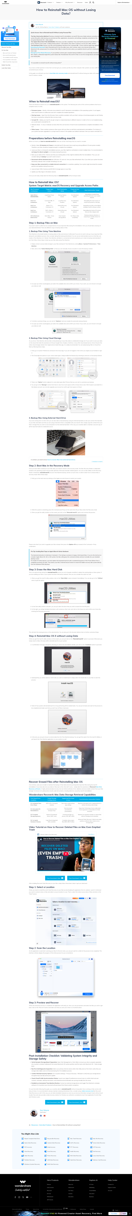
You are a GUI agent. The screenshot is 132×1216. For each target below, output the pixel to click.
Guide (86, 2)
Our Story (70, 1190)
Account (110, 1190)
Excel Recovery (51, 1151)
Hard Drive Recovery (76, 1160)
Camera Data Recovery (53, 1143)
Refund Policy (83, 1209)
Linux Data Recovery (99, 1155)
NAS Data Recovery (75, 1155)
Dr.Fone (49, 1193)
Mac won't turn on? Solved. (9, 53)
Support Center (112, 1187)
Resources (79, 2)
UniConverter (50, 1187)
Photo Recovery (51, 1155)
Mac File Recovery (98, 1138)
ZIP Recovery (97, 1147)
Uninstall (92, 1209)
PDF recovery (28, 1147)
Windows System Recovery (32, 1164)
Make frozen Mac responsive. (10, 62)
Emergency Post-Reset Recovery (41, 52)
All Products (50, 1199)
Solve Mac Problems (54, 27)
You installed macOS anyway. (10, 57)
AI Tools (91, 1184)
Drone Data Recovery (99, 1143)
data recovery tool (87, 1091)
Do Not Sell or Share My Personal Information (53, 1209)
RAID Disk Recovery (53, 1164)
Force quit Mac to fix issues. (10, 59)
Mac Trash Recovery (76, 1138)
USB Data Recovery (52, 1160)
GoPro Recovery (74, 1143)
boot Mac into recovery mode (59, 73)
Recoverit (49, 1190)
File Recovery (97, 1151)
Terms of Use (36, 1209)
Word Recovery (28, 1151)
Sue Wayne (39, 24)
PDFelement (50, 1196)
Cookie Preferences (71, 1209)
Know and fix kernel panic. (9, 55)
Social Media (92, 1190)
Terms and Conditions (17, 1209)
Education (70, 1196)
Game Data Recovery (30, 1143)
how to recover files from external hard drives (61, 459)
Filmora (49, 1184)
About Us (70, 1184)
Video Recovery (28, 1155)
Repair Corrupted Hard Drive (32, 1138)
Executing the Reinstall (38, 47)
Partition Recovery (29, 1160)
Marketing (91, 1187)
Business (91, 1196)
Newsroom (71, 1187)
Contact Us (111, 1184)
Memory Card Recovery (99, 1160)
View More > (91, 834)
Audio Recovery (74, 1151)
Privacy (27, 1209)
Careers (70, 1193)
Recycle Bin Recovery (53, 1138)
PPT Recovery (74, 1147)
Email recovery (51, 1147)
